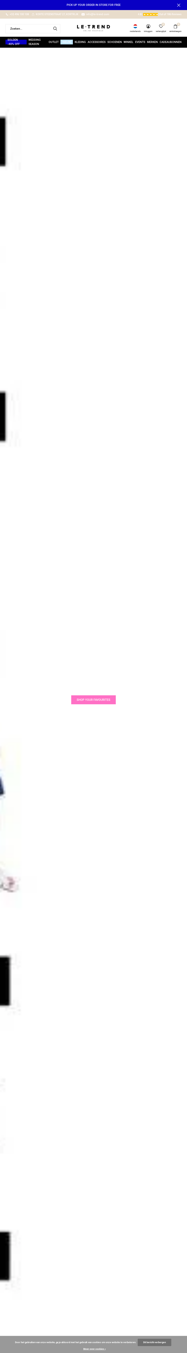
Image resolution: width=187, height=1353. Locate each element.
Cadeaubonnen (171, 42)
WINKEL (128, 42)
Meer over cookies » (94, 1349)
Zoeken (55, 28)
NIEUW (66, 42)
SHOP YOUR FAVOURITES (93, 700)
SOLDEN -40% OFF (13, 42)
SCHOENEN (114, 42)
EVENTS (140, 42)
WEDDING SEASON (34, 42)
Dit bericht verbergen (154, 1342)
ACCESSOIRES (97, 42)
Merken (152, 42)
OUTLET (54, 42)
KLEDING (80, 42)
